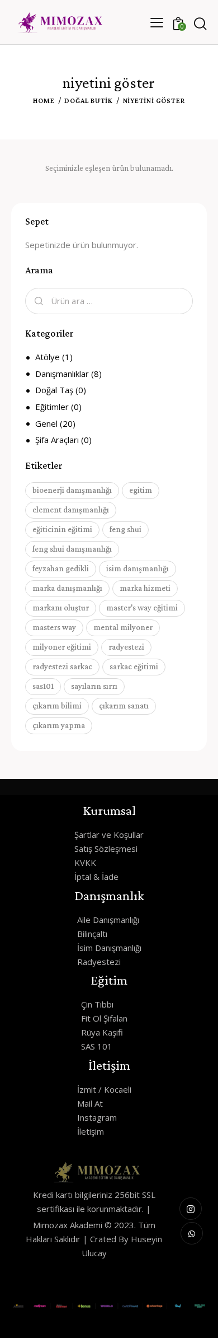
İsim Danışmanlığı (109, 947)
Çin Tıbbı (97, 1004)
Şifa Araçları (57, 439)
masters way (54, 627)
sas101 (43, 686)
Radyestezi (99, 961)
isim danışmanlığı (137, 568)
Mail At (90, 1103)
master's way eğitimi (142, 607)
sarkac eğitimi (134, 666)
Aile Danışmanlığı (108, 919)
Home (43, 100)
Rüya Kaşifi (102, 1032)
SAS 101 (96, 1046)
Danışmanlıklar (62, 373)
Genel (46, 423)
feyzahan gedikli (60, 568)
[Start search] (200, 24)
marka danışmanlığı (67, 588)
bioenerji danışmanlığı (72, 490)
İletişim (90, 1131)
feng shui (125, 529)
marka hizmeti (145, 588)
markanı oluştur (60, 607)
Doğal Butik (88, 100)
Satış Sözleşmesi (106, 848)
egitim (140, 490)
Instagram (97, 1117)
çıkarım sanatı (124, 705)
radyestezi (126, 646)
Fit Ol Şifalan (104, 1018)
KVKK (85, 862)
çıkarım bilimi (57, 705)
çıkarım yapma (58, 725)
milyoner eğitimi (61, 646)
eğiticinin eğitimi (62, 529)
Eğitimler (52, 406)
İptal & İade (96, 876)
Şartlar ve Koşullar (109, 834)
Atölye (47, 356)
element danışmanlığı (70, 509)
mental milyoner (123, 627)
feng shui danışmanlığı (72, 548)
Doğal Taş (54, 389)
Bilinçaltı (92, 933)
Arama (37, 301)
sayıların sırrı (94, 686)
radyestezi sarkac (62, 666)
